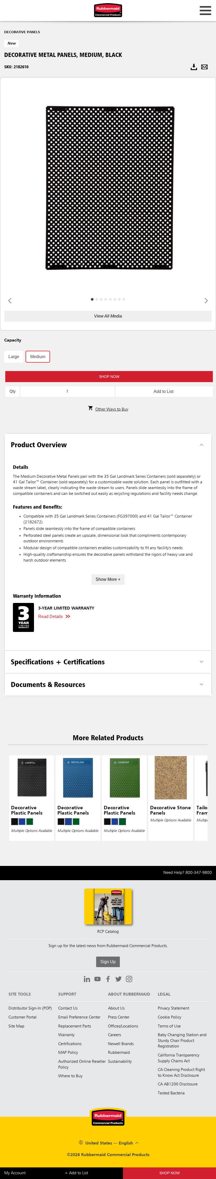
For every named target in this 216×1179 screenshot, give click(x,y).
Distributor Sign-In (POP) (30, 1008)
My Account (15, 1173)
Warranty (66, 1035)
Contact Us (67, 1008)
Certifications (69, 1044)
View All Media (108, 316)
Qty (12, 391)
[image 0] (92, 299)
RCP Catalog (108, 932)
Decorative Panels (22, 32)
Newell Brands (121, 1044)
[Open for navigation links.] (205, 10)
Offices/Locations (123, 1026)
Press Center (118, 1017)
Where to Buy (70, 1076)
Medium (37, 356)
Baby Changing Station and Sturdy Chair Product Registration (182, 1041)
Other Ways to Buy (111, 409)
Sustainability (120, 1062)
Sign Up (108, 961)
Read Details (50, 616)
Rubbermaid (119, 1053)
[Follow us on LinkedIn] (87, 979)
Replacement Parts (74, 1026)
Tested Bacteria (171, 1093)
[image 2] (101, 299)
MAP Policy (68, 1053)
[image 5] (115, 299)
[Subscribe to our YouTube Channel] (97, 979)
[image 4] (110, 299)
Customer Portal (22, 1017)
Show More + (108, 579)
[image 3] (105, 299)
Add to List (163, 391)
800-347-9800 (198, 873)
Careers (114, 1035)
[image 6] (119, 299)
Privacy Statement (173, 1008)
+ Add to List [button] (76, 1173)
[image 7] (123, 299)
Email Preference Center (79, 1017)
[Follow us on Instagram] (129, 979)
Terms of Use (169, 1026)
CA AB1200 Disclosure (178, 1084)
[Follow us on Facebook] (108, 979)
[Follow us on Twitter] (118, 979)
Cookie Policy (169, 1017)
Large (13, 356)
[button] (109, 376)
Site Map (16, 1026)
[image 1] (96, 299)
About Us (116, 1008)
